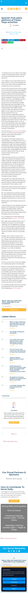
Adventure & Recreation (15, 32)
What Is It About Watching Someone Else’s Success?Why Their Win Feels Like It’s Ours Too (17, 324)
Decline (14, 588)
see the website (16, 288)
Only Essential (14, 582)
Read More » (12, 328)
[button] (26, 3)
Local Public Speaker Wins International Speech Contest (17, 387)
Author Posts (14, 422)
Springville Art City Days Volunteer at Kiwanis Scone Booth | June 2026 (18, 379)
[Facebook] (8, 9)
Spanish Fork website (18, 218)
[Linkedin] (14, 9)
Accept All (14, 579)
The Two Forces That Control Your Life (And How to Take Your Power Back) (18, 351)
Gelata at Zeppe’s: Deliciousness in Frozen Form (17, 359)
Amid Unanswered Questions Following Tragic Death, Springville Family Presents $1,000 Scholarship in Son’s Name (18, 368)
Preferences (14, 585)
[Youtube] (19, 9)
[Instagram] (11, 9)
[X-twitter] (17, 9)
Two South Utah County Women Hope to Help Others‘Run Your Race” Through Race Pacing (17, 341)
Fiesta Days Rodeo (16, 131)
